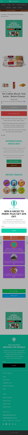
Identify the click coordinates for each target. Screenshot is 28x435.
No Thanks (14, 234)
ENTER (14, 230)
